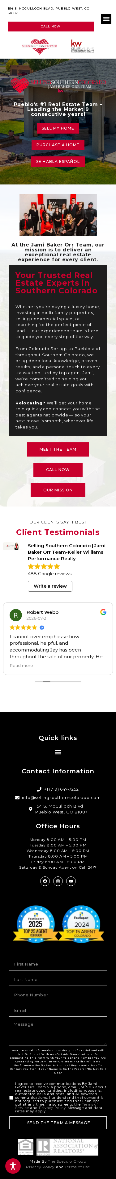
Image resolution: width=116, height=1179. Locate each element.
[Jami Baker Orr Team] (44, 47)
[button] (106, 19)
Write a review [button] (50, 586)
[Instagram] (58, 881)
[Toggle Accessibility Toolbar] (13, 1166)
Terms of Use (77, 1167)
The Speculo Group (67, 1161)
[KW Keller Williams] (83, 46)
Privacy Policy (52, 1108)
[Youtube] (71, 881)
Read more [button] (21, 665)
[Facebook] (45, 881)
